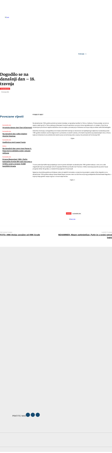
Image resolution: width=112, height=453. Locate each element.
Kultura (4, 146)
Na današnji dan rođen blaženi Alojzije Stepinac (14, 135)
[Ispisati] (58, 113)
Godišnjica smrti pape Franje (14, 142)
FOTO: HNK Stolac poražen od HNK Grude (20, 235)
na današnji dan (76, 213)
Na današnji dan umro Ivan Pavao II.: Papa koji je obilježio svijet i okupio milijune (17, 150)
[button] (82, 54)
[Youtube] (38, 415)
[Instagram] (33, 415)
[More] (64, 113)
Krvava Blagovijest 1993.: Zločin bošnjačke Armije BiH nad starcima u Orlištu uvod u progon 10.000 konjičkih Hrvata (17, 162)
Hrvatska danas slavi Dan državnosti (17, 127)
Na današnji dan (5, 88)
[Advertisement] (72, 150)
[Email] (52, 113)
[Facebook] (46, 113)
